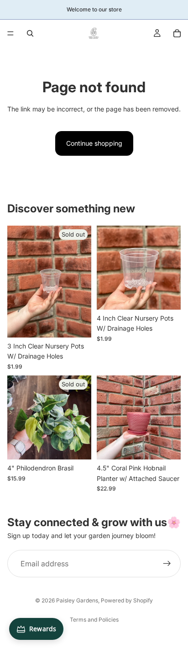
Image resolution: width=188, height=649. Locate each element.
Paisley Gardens (77, 600)
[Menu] (10, 33)
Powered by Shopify (127, 600)
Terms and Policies (94, 619)
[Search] (30, 33)
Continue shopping (94, 143)
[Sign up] (167, 563)
